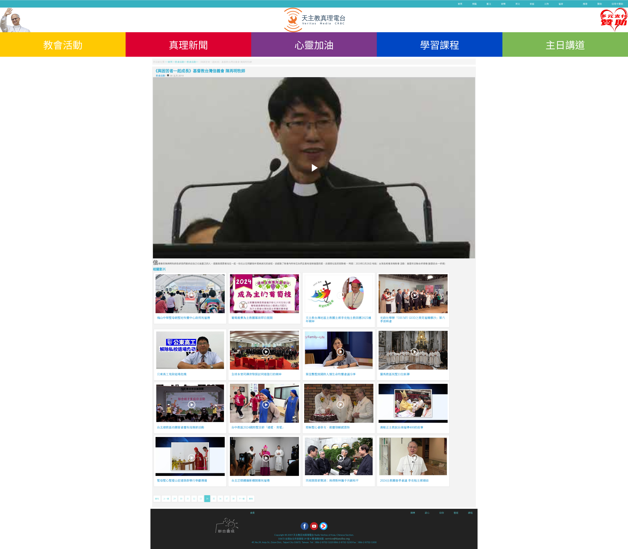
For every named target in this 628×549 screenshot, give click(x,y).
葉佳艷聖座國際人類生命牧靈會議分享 (331, 374)
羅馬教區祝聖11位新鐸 (395, 374)
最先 (157, 498)
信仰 (441, 512)
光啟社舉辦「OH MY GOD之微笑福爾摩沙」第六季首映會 (412, 319)
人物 (546, 3)
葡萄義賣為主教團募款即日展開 (252, 317)
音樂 (503, 3)
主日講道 (565, 44)
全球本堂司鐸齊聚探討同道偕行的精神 (256, 374)
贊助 (599, 3)
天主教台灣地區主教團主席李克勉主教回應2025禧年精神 (338, 319)
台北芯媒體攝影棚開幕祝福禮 (250, 480)
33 (201, 498)
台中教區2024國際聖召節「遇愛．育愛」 (258, 427)
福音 (560, 3)
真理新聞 (188, 44)
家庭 (532, 3)
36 (220, 498)
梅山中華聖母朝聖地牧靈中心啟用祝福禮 (183, 317)
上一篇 (166, 498)
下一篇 (242, 498)
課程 (470, 512)
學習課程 (439, 44)
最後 (251, 498)
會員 (252, 512)
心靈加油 (314, 44)
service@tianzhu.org (337, 538)
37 (227, 498)
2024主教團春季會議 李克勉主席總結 (404, 480)
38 (233, 498)
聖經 (456, 512)
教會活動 (62, 44)
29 (174, 498)
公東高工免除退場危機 (171, 374)
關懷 (412, 512)
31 (188, 498)
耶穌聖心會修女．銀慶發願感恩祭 (328, 427)
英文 (517, 3)
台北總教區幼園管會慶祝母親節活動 (180, 427)
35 (214, 498)
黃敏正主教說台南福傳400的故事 (401, 427)
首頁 (460, 3)
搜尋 (585, 3)
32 (194, 498)
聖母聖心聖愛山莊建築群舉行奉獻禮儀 (182, 480)
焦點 (474, 3)
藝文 (489, 3)
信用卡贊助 (617, 3)
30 (181, 498)
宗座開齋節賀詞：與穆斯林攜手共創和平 (332, 480)
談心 (427, 512)
